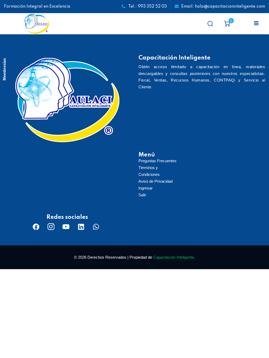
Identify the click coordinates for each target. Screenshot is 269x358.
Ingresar (145, 188)
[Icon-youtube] (66, 227)
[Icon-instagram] (51, 227)
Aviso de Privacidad (155, 181)
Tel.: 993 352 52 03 (147, 6)
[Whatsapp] (96, 227)
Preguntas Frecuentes (157, 161)
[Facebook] (36, 227)
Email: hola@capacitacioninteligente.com (223, 6)
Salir (142, 195)
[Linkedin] (81, 227)
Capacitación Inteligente (173, 257)
